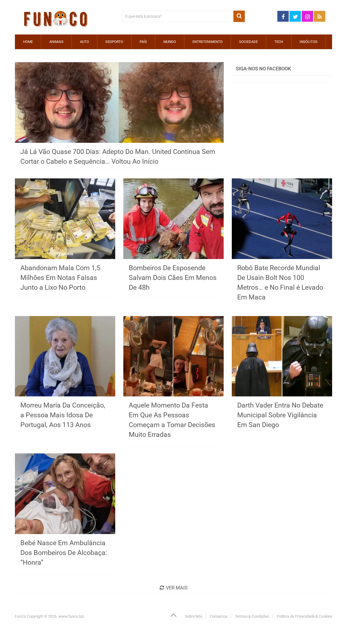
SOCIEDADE (248, 42)
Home (28, 42)
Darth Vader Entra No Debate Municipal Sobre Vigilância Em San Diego (280, 415)
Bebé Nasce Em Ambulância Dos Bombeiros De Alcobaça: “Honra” (63, 552)
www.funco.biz (71, 616)
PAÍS (143, 42)
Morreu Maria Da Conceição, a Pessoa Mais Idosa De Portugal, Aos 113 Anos (62, 415)
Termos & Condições (252, 616)
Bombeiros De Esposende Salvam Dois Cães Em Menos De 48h (173, 277)
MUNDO (169, 42)
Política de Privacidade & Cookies (304, 616)
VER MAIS (177, 588)
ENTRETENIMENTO (207, 42)
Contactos (218, 616)
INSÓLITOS (308, 42)
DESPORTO (114, 42)
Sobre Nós (193, 616)
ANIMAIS (56, 42)
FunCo (20, 616)
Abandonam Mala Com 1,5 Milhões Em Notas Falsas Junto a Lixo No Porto (60, 277)
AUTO (84, 42)
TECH (278, 42)
